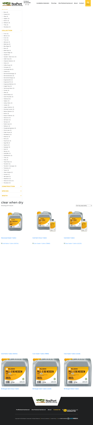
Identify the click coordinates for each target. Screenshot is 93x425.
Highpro (6, 18)
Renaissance (7, 134)
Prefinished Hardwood (22, 409)
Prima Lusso (7, 130)
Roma (6, 138)
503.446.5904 (27, 2)
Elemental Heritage (9, 77)
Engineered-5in (8, 80)
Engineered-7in (8, 82)
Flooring (53, 3)
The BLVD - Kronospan (10, 166)
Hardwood (7, 98)
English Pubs (8, 86)
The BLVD (7, 164)
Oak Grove (7, 117)
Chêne (6, 63)
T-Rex (6, 24)
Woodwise (7, 27)
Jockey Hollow (8, 103)
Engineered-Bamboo (10, 84)
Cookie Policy (53, 418)
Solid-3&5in (7, 153)
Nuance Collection (9, 115)
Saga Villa (7, 143)
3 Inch (6, 33)
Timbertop (7, 168)
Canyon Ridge (8, 52)
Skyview (6, 151)
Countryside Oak (8, 69)
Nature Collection (9, 111)
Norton (6, 20)
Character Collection (9, 61)
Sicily (6, 149)
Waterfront (7, 178)
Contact (81, 3)
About (76, 3)
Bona (6, 12)
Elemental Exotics (9, 75)
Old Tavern (7, 119)
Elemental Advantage (10, 73)
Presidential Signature (10, 128)
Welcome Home (8, 180)
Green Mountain (8, 96)
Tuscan (6, 170)
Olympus (7, 122)
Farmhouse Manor (9, 88)
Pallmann (7, 22)
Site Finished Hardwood (65, 3)
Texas (6, 159)
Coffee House (8, 65)
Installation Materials (43, 3)
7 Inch (6, 40)
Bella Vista (7, 44)
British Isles (7, 50)
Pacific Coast (7, 124)
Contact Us (56, 409)
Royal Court (7, 140)
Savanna (6, 145)
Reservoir (7, 136)
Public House (8, 132)
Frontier (6, 90)
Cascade (6, 54)
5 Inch (6, 38)
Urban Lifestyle (8, 172)
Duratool (6, 14)
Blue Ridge (7, 46)
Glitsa (6, 16)
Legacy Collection (9, 107)
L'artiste (6, 105)
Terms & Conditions (45, 418)
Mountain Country (9, 109)
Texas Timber (8, 161)
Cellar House (7, 59)
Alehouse (7, 42)
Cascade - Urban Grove (10, 56)
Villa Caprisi (7, 176)
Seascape (7, 147)
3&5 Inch (6, 35)
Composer (7, 67)
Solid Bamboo (8, 155)
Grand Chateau (8, 94)
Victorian (7, 174)
